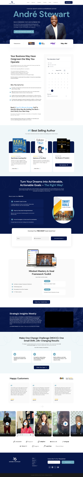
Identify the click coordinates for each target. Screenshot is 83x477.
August (57, 70)
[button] (52, 64)
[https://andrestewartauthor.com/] (12, 2)
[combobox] (57, 96)
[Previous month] (53, 70)
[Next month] (64, 70)
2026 (60, 70)
